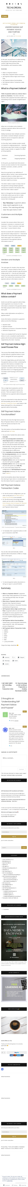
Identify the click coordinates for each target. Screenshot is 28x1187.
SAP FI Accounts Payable (9, 23)
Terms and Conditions (13, 1147)
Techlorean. (14, 7)
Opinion (4, 864)
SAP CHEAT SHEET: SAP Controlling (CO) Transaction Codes (7, 686)
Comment (21, 769)
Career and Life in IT (7, 859)
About (2, 1148)
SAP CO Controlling (6, 873)
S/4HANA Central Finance (9, 891)
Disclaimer (22, 1147)
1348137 (8, 473)
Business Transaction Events (9, 403)
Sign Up (14, 836)
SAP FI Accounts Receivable (10, 879)
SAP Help (12, 431)
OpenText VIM (5, 863)
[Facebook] (7, 4)
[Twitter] (15, 4)
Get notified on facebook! (14, 780)
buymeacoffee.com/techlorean (7, 816)
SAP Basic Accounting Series (9, 868)
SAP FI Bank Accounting (9, 881)
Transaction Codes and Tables (9, 898)
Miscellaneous (5, 861)
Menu (5, 16)
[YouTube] (9, 4)
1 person (16, 720)
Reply (24, 711)
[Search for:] (14, 847)
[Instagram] (12, 4)
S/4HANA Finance (8, 893)
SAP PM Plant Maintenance (8, 888)
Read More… (15, 801)
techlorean (18, 36)
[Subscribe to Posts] (2, 1070)
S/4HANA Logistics (8, 894)
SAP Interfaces (5, 886)
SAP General (5, 883)
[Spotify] (18, 4)
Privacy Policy (4, 1147)
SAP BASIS (4, 869)
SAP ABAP (4, 866)
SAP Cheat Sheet (6, 871)
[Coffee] (21, 4)
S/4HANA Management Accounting (12, 896)
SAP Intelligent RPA (6, 884)
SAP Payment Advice (6, 675)
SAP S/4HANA (5, 889)
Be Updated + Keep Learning (14, 823)
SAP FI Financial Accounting (8, 876)
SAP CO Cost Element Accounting (11, 874)
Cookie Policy (10, 1180)
